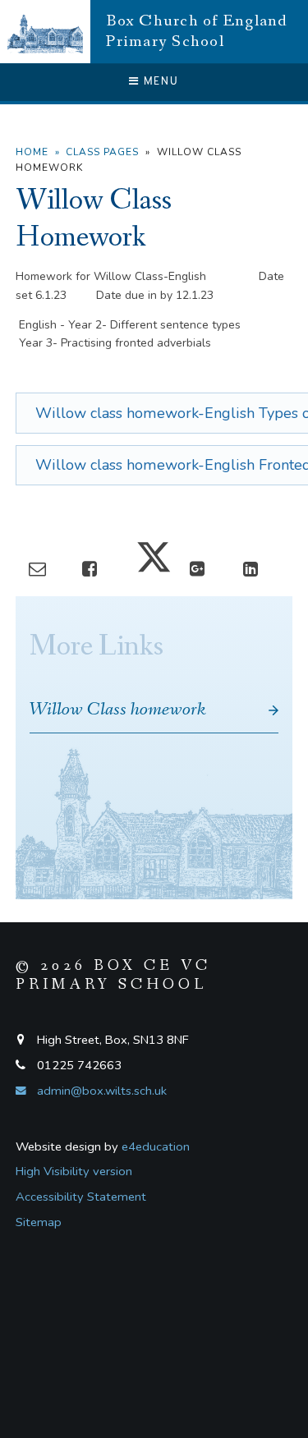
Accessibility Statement (81, 1196)
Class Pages (102, 152)
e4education (156, 1146)
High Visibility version (74, 1171)
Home (32, 152)
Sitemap (39, 1222)
